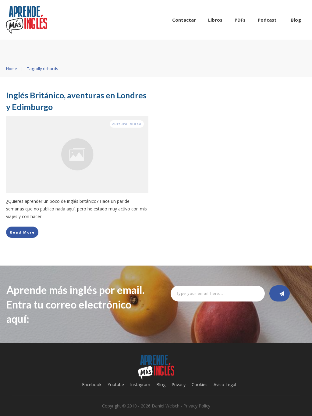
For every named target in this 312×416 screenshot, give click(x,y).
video (135, 124)
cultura (120, 124)
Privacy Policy (196, 406)
